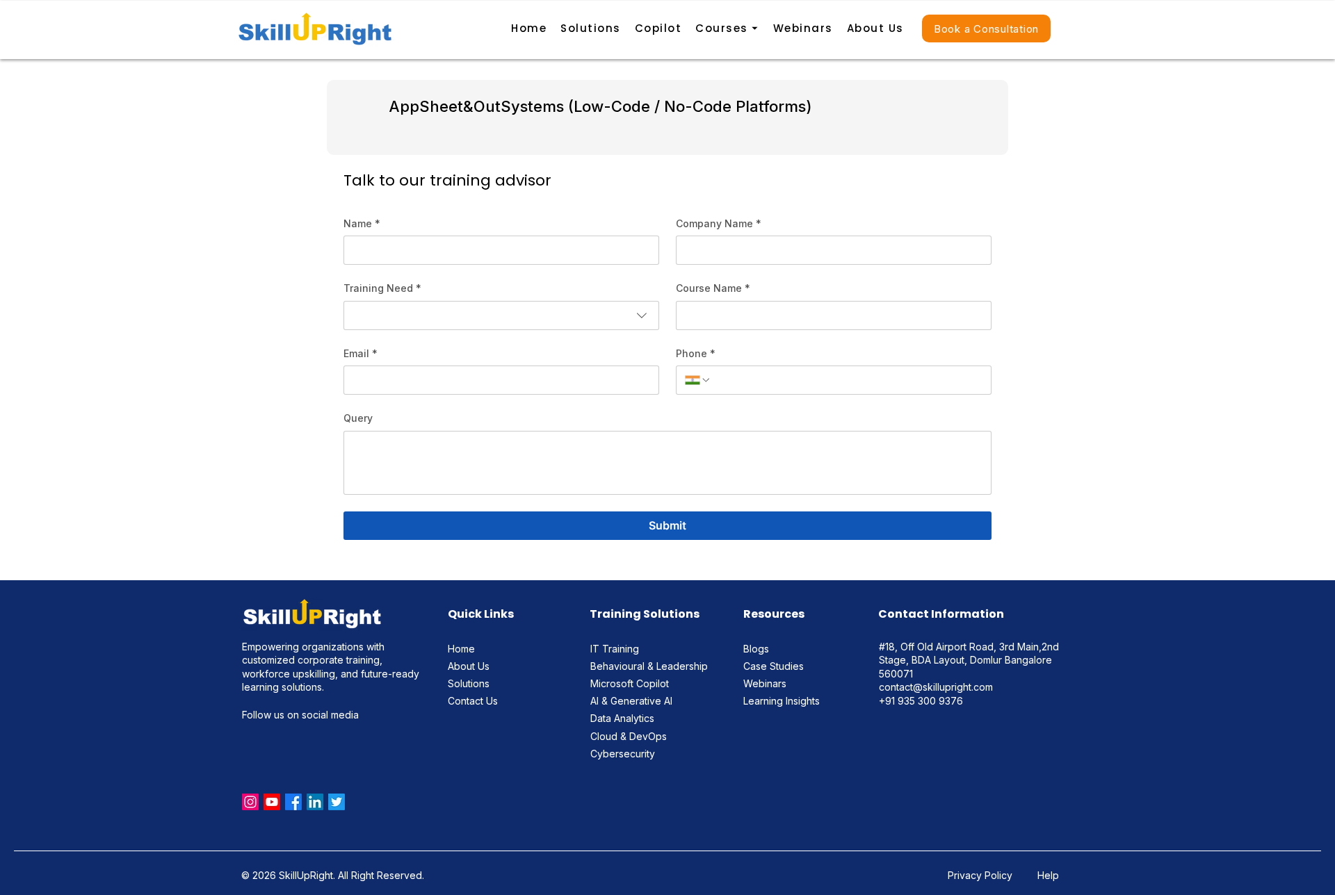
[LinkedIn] (315, 802)
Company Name (718, 223)
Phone (695, 353)
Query (358, 418)
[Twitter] (336, 802)
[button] (727, 29)
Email (360, 353)
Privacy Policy (981, 875)
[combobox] (501, 315)
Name (361, 223)
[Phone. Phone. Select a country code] (698, 380)
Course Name (713, 288)
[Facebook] (293, 802)
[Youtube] (272, 802)
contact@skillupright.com (936, 687)
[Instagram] (250, 802)
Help (1048, 875)
